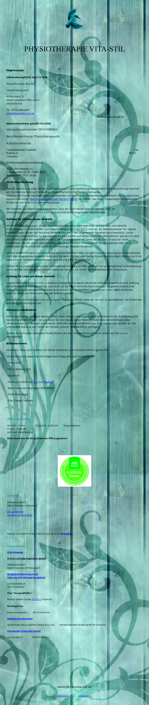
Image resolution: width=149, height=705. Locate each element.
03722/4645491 (15, 511)
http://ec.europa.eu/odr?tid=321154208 (53, 199)
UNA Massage (15, 552)
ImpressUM (63, 696)
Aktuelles (66, 533)
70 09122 (36, 599)
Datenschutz (84, 696)
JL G (35, 382)
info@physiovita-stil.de (20, 113)
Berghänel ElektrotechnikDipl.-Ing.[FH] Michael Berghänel (26, 575)
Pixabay (48, 382)
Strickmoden (20, 618)
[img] (74, 18)
